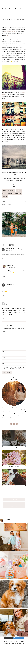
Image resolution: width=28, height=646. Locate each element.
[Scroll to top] (26, 642)
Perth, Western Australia (9, 31)
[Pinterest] (20, 2)
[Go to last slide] (4, 225)
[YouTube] (24, 2)
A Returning (14, 447)
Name (3, 351)
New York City (18, 193)
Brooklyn (4, 190)
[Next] (24, 225)
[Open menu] (2, 2)
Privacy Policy (8, 641)
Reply (3, 258)
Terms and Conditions (18, 641)
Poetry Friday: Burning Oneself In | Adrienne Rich (6, 204)
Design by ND (20, 643)
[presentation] (14, 224)
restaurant (4, 196)
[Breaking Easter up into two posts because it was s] (14, 565)
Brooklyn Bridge (11, 190)
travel (3, 17)
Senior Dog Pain (14, 485)
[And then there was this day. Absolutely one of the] (14, 623)
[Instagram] (18, 2)
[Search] (24, 491)
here (8, 35)
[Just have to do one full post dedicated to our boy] (14, 594)
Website (4, 363)
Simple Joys (23, 202)
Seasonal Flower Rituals (14, 466)
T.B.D (16, 129)
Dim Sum (4, 193)
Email (3, 357)
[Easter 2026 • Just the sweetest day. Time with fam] (14, 537)
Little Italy (10, 193)
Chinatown (19, 190)
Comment (5, 331)
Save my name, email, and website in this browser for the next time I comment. (14, 368)
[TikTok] (22, 2)
